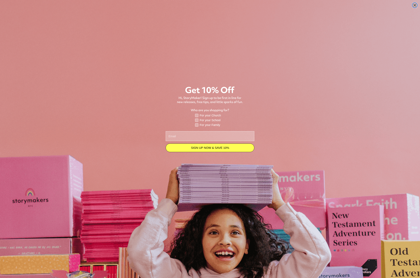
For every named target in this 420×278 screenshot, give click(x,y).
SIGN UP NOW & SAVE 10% (210, 147)
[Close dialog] (414, 5)
